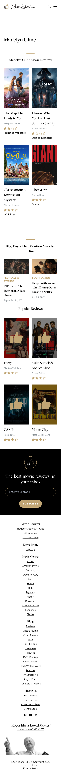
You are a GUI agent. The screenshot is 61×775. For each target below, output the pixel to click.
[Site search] (49, 6)
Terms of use (30, 765)
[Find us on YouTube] (30, 715)
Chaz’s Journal (30, 630)
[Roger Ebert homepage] (19, 6)
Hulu (30, 588)
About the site (30, 695)
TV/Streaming (30, 674)
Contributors (30, 708)
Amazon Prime (30, 565)
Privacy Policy (30, 768)
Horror (30, 583)
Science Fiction (30, 605)
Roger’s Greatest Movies (30, 528)
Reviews (30, 626)
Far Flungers (30, 644)
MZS (30, 639)
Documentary (30, 574)
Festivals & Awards (30, 683)
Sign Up (30, 549)
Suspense (30, 610)
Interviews (30, 648)
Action (30, 561)
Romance (30, 601)
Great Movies (30, 635)
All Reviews (30, 533)
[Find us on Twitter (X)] (36, 715)
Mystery (30, 592)
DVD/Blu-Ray (30, 657)
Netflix (30, 596)
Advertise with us (30, 704)
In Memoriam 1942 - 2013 (30, 729)
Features (30, 670)
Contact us (30, 700)
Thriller (30, 614)
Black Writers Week (30, 666)
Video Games (30, 661)
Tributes (30, 652)
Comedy (30, 570)
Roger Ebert (30, 679)
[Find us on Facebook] (25, 715)
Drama (30, 579)
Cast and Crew (30, 537)
